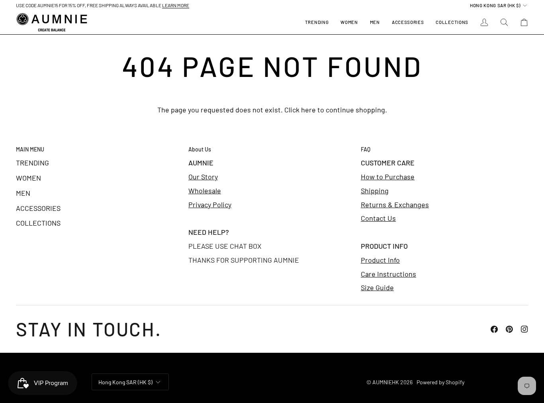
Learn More (175, 5)
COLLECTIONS (38, 222)
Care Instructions (388, 273)
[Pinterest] (509, 329)
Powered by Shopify (440, 382)
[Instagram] (524, 329)
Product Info (380, 260)
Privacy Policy (209, 204)
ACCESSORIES (38, 208)
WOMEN (28, 177)
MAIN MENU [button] (30, 149)
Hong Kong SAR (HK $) (495, 5)
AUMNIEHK (385, 382)
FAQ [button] (365, 149)
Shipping (375, 190)
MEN (23, 193)
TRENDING (32, 162)
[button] (349, 22)
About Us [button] (199, 149)
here (308, 109)
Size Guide (377, 287)
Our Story (203, 176)
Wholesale (204, 190)
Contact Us (378, 218)
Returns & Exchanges (395, 204)
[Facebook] (494, 329)
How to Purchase (388, 176)
